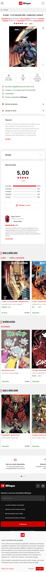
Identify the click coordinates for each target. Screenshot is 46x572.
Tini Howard (20, 20)
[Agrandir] (43, 65)
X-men (3, 258)
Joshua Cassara (38, 20)
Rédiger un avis (24, 205)
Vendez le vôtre (10, 111)
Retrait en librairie (11, 104)
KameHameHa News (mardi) (15, 518)
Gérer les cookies (7, 569)
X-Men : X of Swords (17, 258)
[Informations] (34, 90)
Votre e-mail (7, 498)
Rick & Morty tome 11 (8, 370)
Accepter (39, 569)
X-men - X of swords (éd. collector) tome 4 (15, 302)
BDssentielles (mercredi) (14, 514)
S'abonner (23, 524)
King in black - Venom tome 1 (11, 435)
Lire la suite (9, 239)
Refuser (31, 569)
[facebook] (38, 486)
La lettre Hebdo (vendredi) (14, 505)
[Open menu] (2, 3)
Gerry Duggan (25, 18)
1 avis (30, 23)
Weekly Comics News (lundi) (15, 509)
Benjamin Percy (7, 18)
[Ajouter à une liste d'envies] (43, 28)
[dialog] (23, 551)
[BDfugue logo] (25, 3)
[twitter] (43, 486)
